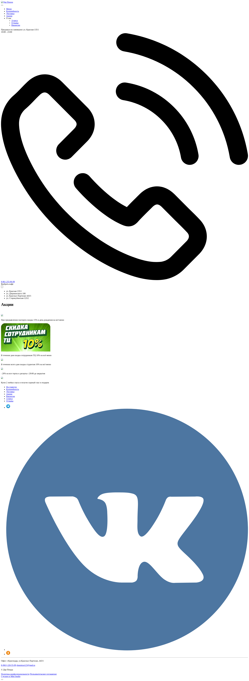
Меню (9, 9)
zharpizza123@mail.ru (26, 665)
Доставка (10, 13)
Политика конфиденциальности (15, 674)
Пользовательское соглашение (43, 674)
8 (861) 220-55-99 (8, 665)
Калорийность (12, 11)
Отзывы (15, 23)
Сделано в (10, 676)
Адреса (14, 20)
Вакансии (15, 25)
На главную (11, 387)
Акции (9, 16)
